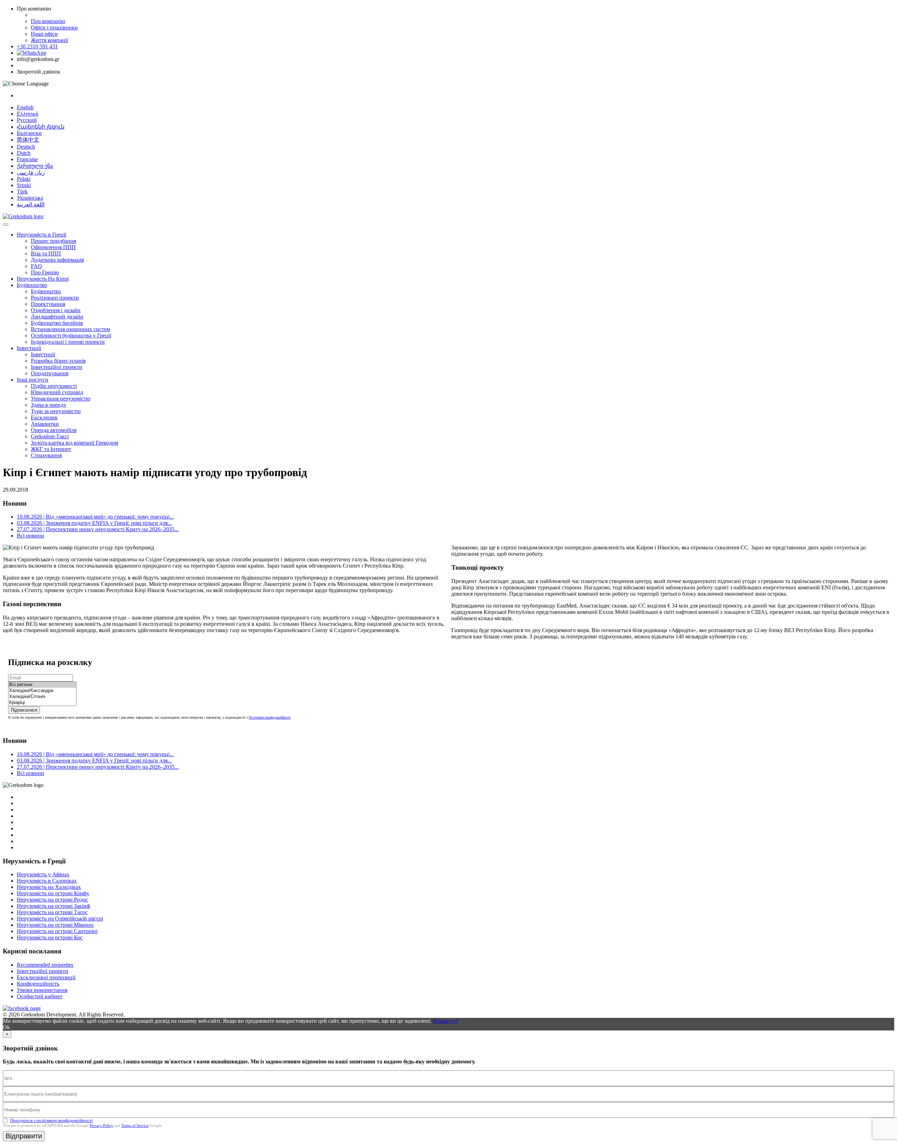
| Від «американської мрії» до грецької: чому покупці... (95, 517)
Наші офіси (44, 34)
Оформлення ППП (53, 247)
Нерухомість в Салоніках (47, 881)
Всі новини (30, 536)
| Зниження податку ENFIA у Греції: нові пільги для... (94, 523)
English (25, 107)
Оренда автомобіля (53, 430)
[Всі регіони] (42, 685)
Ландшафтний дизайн (57, 317)
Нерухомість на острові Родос (52, 900)
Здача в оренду (48, 405)
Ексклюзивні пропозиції (46, 977)
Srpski (24, 185)
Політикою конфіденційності (269, 717)
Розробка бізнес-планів (58, 361)
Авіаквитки (45, 424)
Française (27, 159)
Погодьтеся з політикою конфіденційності (51, 1120)
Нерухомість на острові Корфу (53, 893)
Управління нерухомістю (60, 399)
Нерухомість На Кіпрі (43, 279)
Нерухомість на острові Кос (50, 937)
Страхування (46, 455)
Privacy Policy (101, 1125)
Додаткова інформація (57, 260)
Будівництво (32, 285)
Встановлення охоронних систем (70, 329)
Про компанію (48, 21)
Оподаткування (49, 373)
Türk (22, 191)
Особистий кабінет (39, 996)
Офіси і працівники (54, 27)
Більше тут (445, 1021)
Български (29, 133)
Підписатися (24, 710)
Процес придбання (53, 241)
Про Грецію (45, 272)
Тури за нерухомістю (56, 411)
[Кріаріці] (42, 703)
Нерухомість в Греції (41, 235)
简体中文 (28, 140)
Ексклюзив (44, 417)
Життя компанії (49, 40)
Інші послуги (32, 380)
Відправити (24, 1136)
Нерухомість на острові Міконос (55, 925)
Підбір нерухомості (54, 386)
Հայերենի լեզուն (40, 127)
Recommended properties (45, 965)
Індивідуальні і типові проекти (68, 342)
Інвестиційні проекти (56, 367)
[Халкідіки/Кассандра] (42, 691)
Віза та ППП (46, 253)
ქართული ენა (35, 166)
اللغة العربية (30, 204)
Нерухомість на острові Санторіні (57, 931)
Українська (30, 198)
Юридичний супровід (57, 392)
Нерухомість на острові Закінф (53, 906)
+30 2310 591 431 (37, 46)
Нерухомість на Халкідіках (49, 887)
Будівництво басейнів (57, 323)
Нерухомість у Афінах (43, 874)
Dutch (23, 153)
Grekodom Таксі (50, 436)
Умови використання (42, 990)
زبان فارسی (31, 173)
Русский (27, 120)
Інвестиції (29, 348)
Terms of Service (135, 1125)
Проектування (48, 304)
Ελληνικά (27, 114)
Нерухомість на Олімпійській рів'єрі (60, 919)
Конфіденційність (38, 984)
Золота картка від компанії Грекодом (74, 443)
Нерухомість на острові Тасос (52, 912)
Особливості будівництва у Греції (71, 335)
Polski (23, 179)
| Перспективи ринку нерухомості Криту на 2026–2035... (98, 529)
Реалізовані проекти (55, 298)
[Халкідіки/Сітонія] (42, 697)
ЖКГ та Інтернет (51, 449)
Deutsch (26, 147)
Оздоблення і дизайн (56, 310)
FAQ (36, 266)
